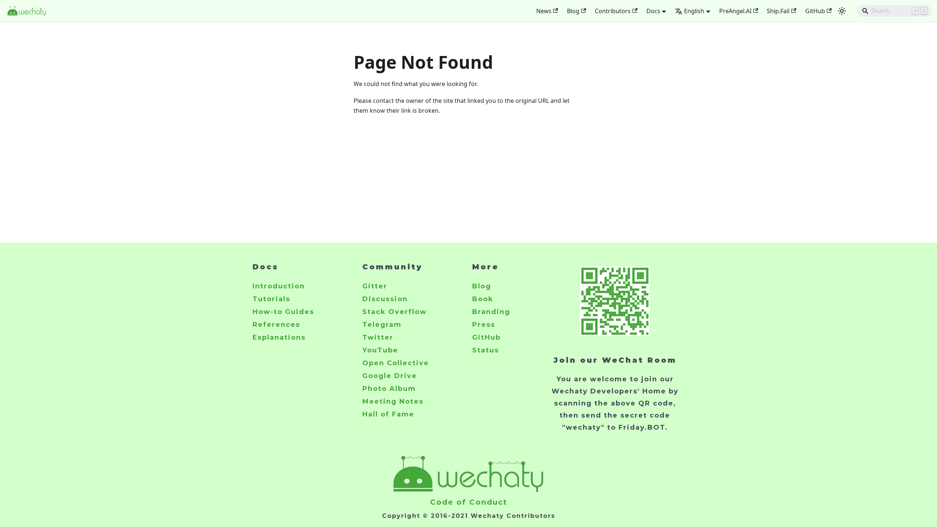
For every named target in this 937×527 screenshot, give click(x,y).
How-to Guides (283, 312)
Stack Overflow (394, 312)
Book (482, 299)
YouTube (380, 350)
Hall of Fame (388, 414)
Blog (573, 11)
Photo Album (389, 389)
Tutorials (271, 299)
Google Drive (389, 376)
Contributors (613, 11)
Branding (491, 312)
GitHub (815, 11)
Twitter (377, 337)
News (544, 11)
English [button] (694, 11)
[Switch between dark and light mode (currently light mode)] (842, 11)
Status (485, 350)
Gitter (374, 286)
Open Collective (395, 363)
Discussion (385, 299)
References (276, 325)
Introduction (279, 286)
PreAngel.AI (735, 11)
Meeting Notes (392, 401)
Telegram (382, 325)
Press (483, 325)
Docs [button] (653, 11)
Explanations (279, 337)
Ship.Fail (778, 11)
